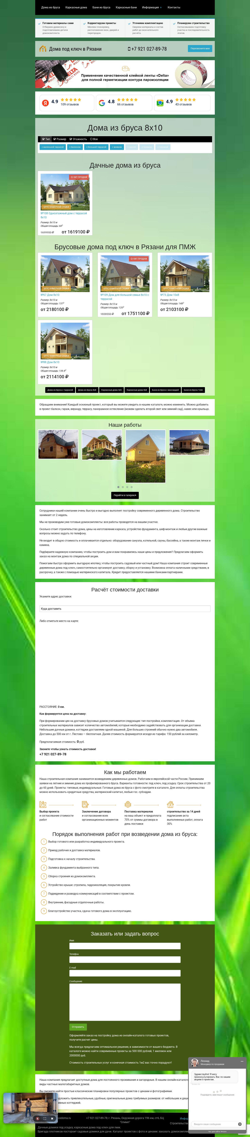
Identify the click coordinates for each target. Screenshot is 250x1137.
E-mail (72, 967)
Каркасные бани (126, 7)
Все (95, 139)
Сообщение (75, 981)
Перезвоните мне (200, 48)
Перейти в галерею (124, 495)
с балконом (75, 147)
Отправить (78, 1026)
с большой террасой (96, 147)
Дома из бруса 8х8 (87, 390)
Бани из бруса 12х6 (193, 390)
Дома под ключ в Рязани (75, 49)
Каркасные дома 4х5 (111, 390)
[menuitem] (51, 7)
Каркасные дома (76, 7)
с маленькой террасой (53, 147)
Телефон (74, 954)
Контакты (174, 7)
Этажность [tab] (79, 139)
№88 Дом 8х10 (50, 362)
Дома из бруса (50, 7)
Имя (71, 940)
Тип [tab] (47, 139)
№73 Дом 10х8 (169, 294)
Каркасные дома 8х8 (137, 390)
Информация (150, 7)
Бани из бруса (101, 7)
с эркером (117, 147)
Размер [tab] (61, 139)
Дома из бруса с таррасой (60, 390)
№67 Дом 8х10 (50, 294)
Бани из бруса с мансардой (165, 390)
